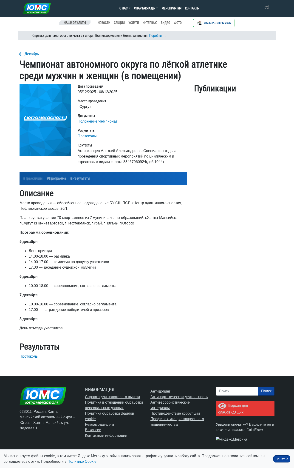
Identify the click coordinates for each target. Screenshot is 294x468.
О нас (123, 8)
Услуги (133, 23)
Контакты (192, 8)
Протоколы (87, 136)
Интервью (150, 23)
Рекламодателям (99, 424)
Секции (119, 23)
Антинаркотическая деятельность (179, 397)
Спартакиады (144, 8)
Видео (165, 23)
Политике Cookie (82, 461)
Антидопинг (160, 391)
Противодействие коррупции (175, 413)
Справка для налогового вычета (112, 397)
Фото (178, 23)
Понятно (281, 459)
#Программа (56, 178)
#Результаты (80, 178)
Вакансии (93, 430)
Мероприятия (171, 8)
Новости (104, 23)
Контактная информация (106, 435)
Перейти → (157, 35)
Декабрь (32, 54)
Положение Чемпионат (97, 121)
